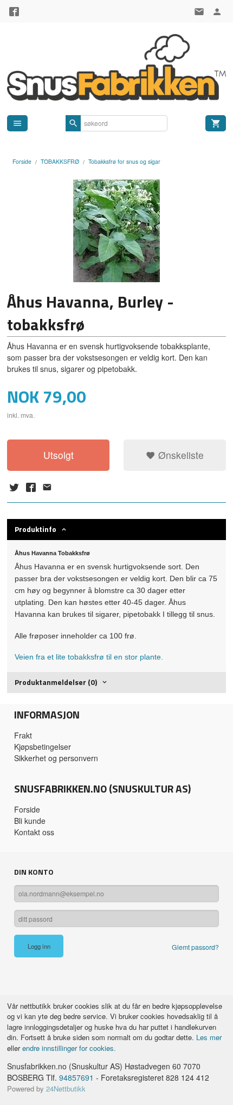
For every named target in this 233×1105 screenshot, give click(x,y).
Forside (21, 161)
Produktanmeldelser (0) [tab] (56, 682)
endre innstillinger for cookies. (69, 1048)
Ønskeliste (180, 455)
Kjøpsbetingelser (42, 746)
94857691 (76, 1077)
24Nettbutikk (66, 1088)
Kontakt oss (34, 832)
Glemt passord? (195, 946)
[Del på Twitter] (14, 487)
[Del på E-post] (47, 487)
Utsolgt (58, 455)
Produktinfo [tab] (35, 529)
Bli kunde (30, 820)
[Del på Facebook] (30, 487)
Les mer (209, 1037)
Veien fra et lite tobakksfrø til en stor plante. (89, 657)
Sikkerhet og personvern (56, 758)
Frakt (23, 735)
